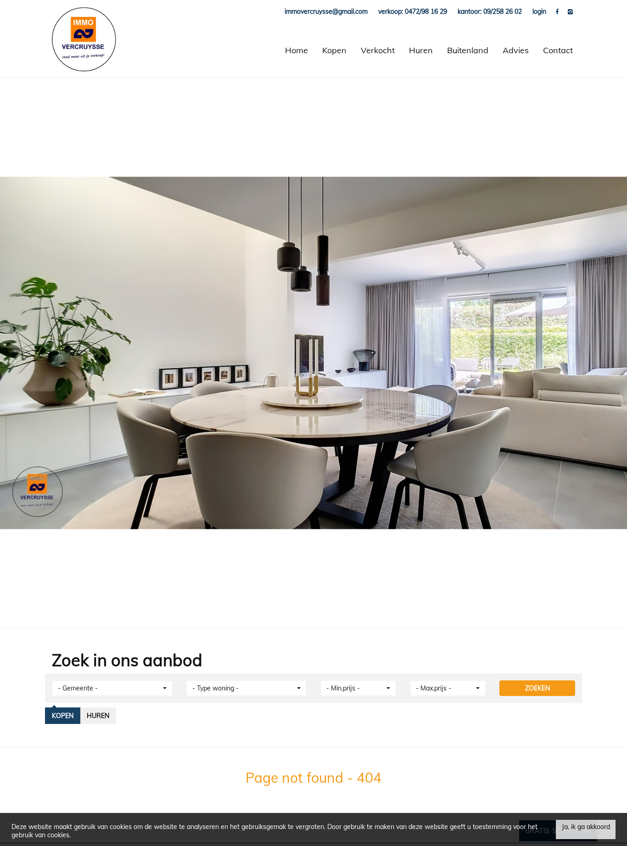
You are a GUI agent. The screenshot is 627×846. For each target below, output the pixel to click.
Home (296, 50)
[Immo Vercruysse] (84, 50)
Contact (558, 50)
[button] (112, 688)
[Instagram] (570, 11)
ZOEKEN (537, 688)
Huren (421, 50)
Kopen (334, 50)
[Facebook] (558, 11)
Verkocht (378, 50)
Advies (516, 50)
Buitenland (467, 50)
